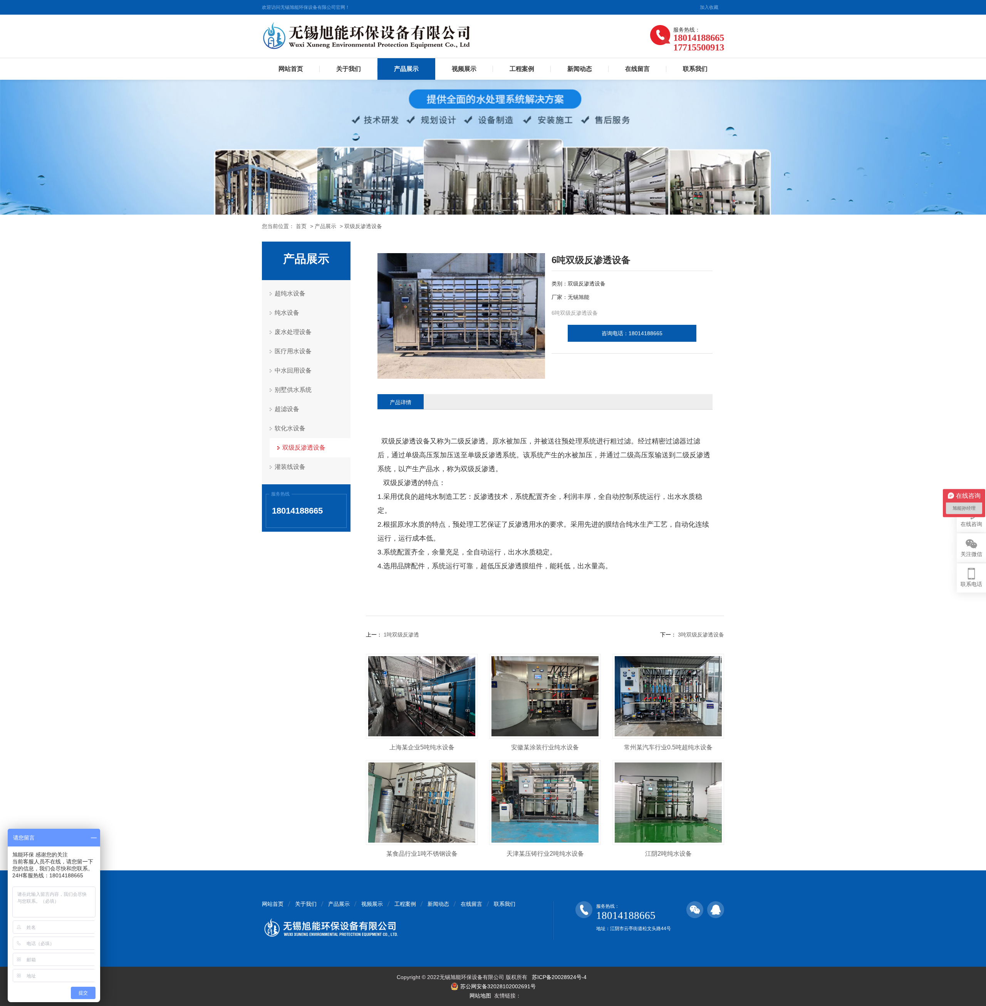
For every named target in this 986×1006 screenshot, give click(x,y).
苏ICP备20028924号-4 (559, 977)
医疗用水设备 (293, 351)
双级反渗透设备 (363, 226)
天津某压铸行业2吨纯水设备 (545, 853)
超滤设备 (287, 409)
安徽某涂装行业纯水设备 (545, 747)
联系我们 (695, 68)
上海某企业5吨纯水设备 (421, 747)
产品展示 (406, 68)
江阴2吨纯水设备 (668, 853)
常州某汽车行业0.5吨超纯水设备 (668, 747)
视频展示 (464, 68)
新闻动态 (579, 68)
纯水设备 (287, 312)
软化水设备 (290, 428)
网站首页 (290, 68)
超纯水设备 (290, 293)
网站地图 (480, 996)
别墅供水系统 (293, 389)
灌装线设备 (290, 467)
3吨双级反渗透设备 (700, 634)
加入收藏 (709, 7)
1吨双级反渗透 (400, 634)
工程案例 (522, 68)
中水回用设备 (293, 370)
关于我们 (348, 68)
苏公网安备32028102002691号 (498, 986)
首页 (301, 226)
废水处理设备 (293, 332)
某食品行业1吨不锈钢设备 (422, 853)
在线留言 (637, 68)
